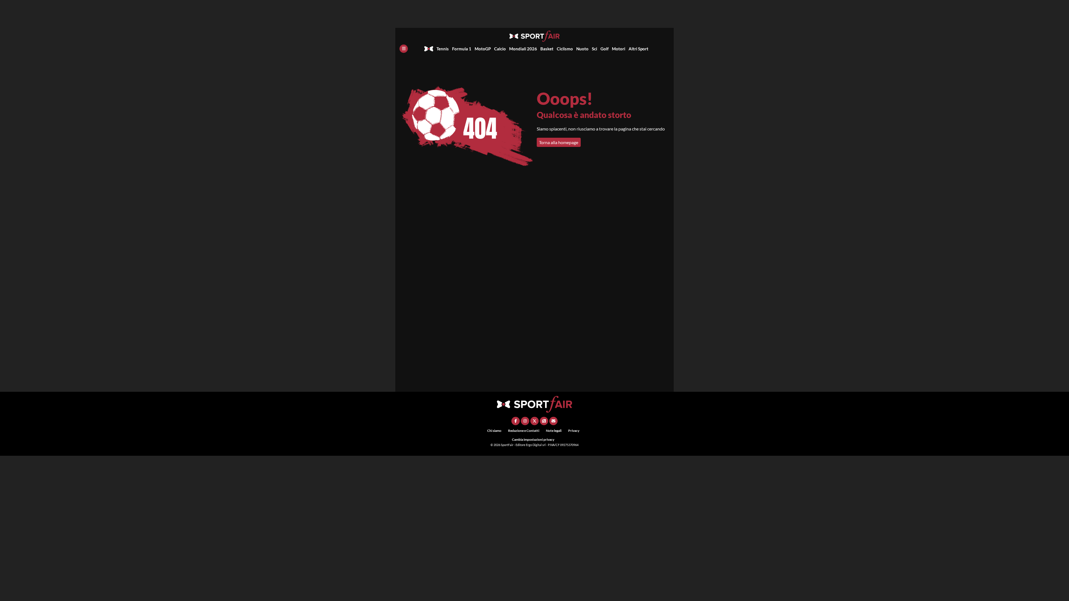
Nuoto (582, 48)
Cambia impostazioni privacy (533, 439)
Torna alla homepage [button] (558, 142)
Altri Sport (638, 48)
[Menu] (403, 49)
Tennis (443, 48)
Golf (604, 48)
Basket (546, 48)
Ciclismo (565, 48)
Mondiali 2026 (523, 48)
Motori (618, 48)
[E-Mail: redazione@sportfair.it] (553, 421)
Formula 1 (461, 48)
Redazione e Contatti (523, 430)
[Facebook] (515, 421)
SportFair (507, 445)
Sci (594, 48)
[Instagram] (525, 421)
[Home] (428, 48)
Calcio (500, 48)
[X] (534, 421)
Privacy (573, 430)
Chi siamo (494, 430)
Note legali (554, 430)
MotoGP (483, 48)
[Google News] (544, 421)
